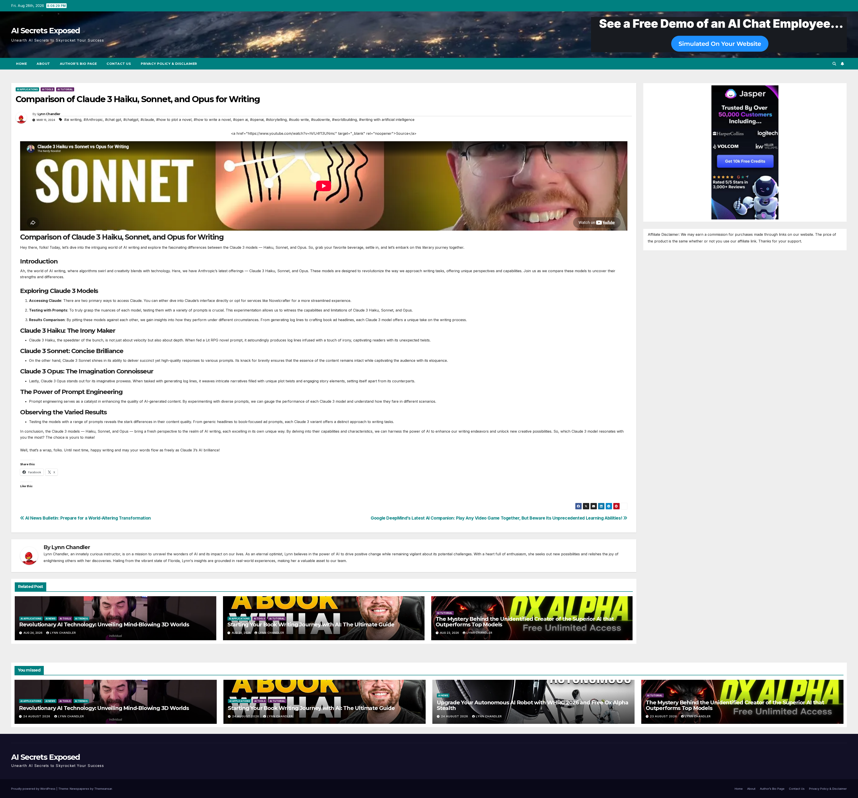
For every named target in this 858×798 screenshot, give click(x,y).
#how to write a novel (212, 119)
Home (21, 64)
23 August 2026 (664, 716)
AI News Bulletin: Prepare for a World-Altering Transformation (87, 518)
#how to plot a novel (173, 119)
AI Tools (47, 89)
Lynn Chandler (49, 114)
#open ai (240, 119)
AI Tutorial (65, 89)
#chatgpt (130, 119)
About (43, 64)
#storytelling (276, 119)
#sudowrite (320, 119)
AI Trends (81, 618)
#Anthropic (93, 119)
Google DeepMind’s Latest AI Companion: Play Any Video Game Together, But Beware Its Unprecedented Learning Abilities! (497, 518)
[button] (834, 63)
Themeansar (103, 788)
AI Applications (27, 89)
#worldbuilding (344, 119)
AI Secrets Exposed (45, 30)
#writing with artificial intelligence (386, 119)
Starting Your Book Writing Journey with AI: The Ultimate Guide (310, 624)
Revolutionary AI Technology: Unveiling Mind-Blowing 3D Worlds (104, 624)
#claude (147, 119)
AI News (50, 618)
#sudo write (299, 119)
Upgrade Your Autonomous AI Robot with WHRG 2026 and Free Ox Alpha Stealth (532, 705)
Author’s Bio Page (78, 64)
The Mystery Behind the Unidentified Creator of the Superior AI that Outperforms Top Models (525, 622)
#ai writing (72, 119)
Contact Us (119, 64)
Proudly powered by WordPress (33, 788)
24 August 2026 (37, 716)
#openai (257, 119)
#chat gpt (113, 119)
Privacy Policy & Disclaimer (169, 64)
